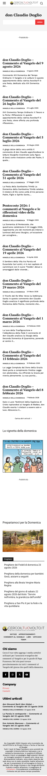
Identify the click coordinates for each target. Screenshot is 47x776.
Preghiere (8, 559)
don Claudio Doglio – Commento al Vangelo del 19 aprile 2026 (22, 249)
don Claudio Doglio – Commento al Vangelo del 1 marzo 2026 (23, 318)
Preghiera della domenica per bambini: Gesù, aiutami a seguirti (24, 575)
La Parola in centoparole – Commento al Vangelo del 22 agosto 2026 (22, 715)
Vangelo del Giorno (11, 719)
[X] (19, 675)
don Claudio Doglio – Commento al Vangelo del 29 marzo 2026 (22, 283)
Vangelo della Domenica (14, 71)
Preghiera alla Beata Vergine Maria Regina (22, 584)
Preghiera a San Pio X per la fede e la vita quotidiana (23, 604)
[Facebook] (5, 675)
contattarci (10, 769)
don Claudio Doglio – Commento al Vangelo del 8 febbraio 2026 (23, 389)
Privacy (6, 688)
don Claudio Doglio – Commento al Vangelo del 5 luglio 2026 (23, 137)
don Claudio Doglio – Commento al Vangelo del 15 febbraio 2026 (22, 355)
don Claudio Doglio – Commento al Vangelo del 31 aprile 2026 (22, 174)
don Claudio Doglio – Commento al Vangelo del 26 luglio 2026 (22, 100)
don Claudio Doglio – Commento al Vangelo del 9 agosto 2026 (23, 63)
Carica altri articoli (22, 418)
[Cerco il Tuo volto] (24, 3)
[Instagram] (12, 675)
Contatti (6, 691)
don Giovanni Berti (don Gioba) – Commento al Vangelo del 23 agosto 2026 (23, 705)
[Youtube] (27, 675)
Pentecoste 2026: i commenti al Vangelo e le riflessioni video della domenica (21, 210)
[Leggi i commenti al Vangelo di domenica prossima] (23, 551)
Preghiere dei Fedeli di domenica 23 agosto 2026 (22, 566)
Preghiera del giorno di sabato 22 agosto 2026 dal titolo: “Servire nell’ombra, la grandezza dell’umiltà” (22, 594)
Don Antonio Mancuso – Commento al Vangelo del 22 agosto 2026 (21, 724)
